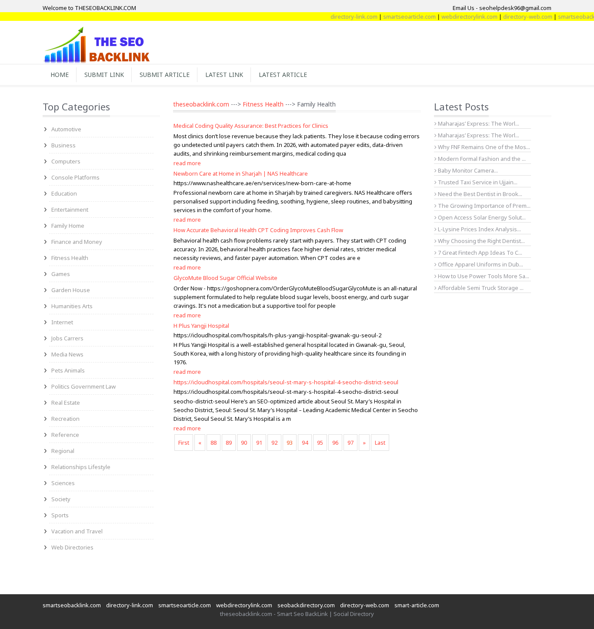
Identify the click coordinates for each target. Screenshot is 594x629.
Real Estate (65, 402)
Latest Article (283, 74)
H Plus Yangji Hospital (201, 325)
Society (60, 499)
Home (59, 74)
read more (187, 163)
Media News (67, 354)
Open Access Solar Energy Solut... (481, 217)
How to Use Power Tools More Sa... (483, 276)
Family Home (67, 226)
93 (290, 442)
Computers (65, 161)
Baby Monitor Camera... (467, 170)
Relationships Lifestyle (80, 467)
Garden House (70, 290)
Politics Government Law (83, 386)
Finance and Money (76, 242)
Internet (62, 322)
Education (64, 193)
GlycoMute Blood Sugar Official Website (225, 278)
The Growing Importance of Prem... (484, 206)
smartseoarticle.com (400, 16)
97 (350, 442)
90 (244, 442)
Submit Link (104, 74)
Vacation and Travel (77, 531)
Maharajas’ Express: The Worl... (478, 123)
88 (213, 442)
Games (60, 274)
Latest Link (224, 74)
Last (380, 442)
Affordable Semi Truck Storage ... (480, 288)
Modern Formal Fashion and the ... (481, 159)
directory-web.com (519, 16)
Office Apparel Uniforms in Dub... (480, 264)
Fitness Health (69, 258)
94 (305, 442)
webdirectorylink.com (461, 16)
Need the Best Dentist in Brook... (479, 194)
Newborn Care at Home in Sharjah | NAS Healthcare (241, 173)
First (183, 442)
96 (335, 442)
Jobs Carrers (67, 338)
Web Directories (72, 547)
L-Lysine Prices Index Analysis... (479, 229)
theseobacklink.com (201, 104)
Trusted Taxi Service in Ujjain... (477, 182)
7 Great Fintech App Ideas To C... (479, 252)
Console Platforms (75, 177)
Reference (65, 435)
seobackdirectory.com (306, 605)
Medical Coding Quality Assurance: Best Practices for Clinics (251, 126)
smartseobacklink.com (72, 605)
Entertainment (69, 209)
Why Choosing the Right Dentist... (481, 241)
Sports (60, 515)
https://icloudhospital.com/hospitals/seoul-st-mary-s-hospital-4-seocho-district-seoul (286, 382)
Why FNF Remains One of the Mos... (483, 147)
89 (229, 442)
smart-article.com (416, 605)
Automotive (66, 129)
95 (320, 442)
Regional (62, 451)
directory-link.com (345, 16)
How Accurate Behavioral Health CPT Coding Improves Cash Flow (258, 230)
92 (274, 442)
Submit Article (165, 74)
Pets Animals (68, 370)
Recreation (65, 419)
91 (259, 442)
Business (63, 145)
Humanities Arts (72, 306)
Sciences (63, 483)
